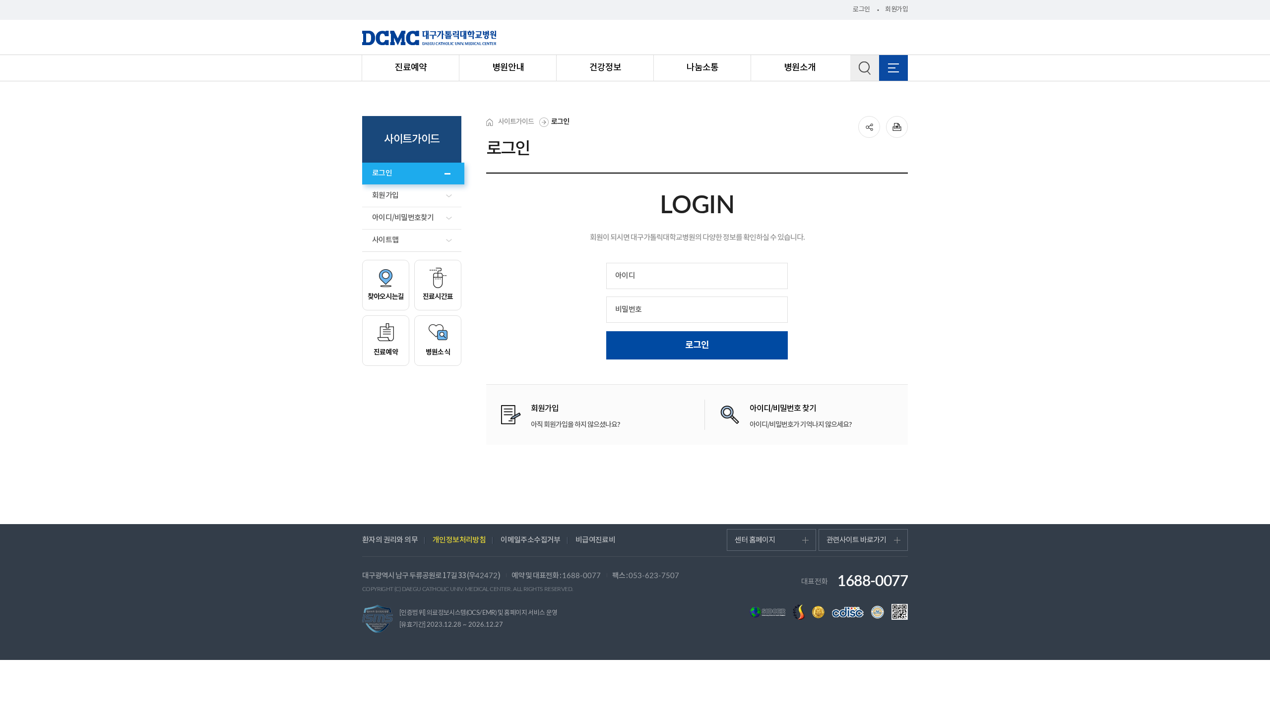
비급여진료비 (595, 540)
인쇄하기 (897, 127)
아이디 (625, 276)
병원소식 (438, 352)
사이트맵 (385, 240)
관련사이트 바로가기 (856, 540)
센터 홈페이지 (755, 540)
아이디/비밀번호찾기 (403, 218)
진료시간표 (438, 297)
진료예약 (386, 352)
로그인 (861, 9)
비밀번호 (628, 309)
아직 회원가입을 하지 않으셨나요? (575, 416)
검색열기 (864, 68)
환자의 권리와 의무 (390, 540)
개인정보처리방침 (459, 540)
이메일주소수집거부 (531, 540)
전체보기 (893, 68)
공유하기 (869, 127)
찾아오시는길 (386, 297)
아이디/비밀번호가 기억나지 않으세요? (801, 416)
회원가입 (896, 9)
